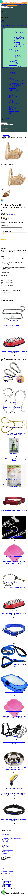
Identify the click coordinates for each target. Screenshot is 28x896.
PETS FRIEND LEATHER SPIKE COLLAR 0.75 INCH (14, 819)
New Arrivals (6, 118)
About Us (5, 845)
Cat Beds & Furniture (18, 54)
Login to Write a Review (5, 292)
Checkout (3, 21)
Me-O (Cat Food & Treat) (14, 96)
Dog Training (17, 43)
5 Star (2, 279)
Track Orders (6, 841)
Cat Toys (16, 52)
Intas (10, 92)
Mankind (11, 95)
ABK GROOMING (13, 76)
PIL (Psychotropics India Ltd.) (15, 107)
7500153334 (11, 871)
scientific (11, 112)
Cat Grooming (17, 57)
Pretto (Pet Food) (12, 108)
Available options (4, 225)
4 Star (2, 280)
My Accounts (6, 839)
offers (4, 119)
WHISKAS (11, 117)
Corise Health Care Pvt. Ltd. (15, 84)
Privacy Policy (6, 846)
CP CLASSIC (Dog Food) (14, 85)
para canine (11, 101)
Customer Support (7, 868)
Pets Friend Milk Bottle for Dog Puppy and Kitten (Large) (14, 485)
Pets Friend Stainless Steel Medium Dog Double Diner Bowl (14, 351)
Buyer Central (6, 834)
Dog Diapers (17, 42)
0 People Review (9, 279)
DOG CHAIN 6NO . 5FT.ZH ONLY (14, 325)
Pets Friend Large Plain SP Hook (14, 381)
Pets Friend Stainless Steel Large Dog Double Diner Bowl (14, 614)
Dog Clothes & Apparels (19, 40)
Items (2, 15)
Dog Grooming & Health (19, 36)
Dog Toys (16, 33)
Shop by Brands (6, 74)
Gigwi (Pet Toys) (12, 88)
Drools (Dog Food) (13, 86)
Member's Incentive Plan (6, 1)
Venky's (10, 115)
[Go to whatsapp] (3, 892)
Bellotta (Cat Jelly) (13, 79)
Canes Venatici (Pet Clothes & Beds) (16, 80)
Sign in (4, 835)
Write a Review (12, 214)
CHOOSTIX (11, 82)
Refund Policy (6, 847)
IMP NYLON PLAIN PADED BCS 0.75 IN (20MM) (14, 665)
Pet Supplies (6, 28)
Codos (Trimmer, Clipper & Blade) (16, 83)
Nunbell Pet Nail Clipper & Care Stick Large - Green (14, 459)
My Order (5, 840)
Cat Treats (16, 51)
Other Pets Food (17, 66)
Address (5, 853)
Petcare (10, 105)
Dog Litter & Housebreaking (20, 46)
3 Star (2, 282)
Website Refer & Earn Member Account (11, 838)
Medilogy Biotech (12, 97)
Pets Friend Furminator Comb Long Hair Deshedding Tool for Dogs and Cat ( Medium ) (14, 794)
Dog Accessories (17, 34)
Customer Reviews (5, 272)
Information (5, 844)
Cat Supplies (11, 49)
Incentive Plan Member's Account (10, 837)
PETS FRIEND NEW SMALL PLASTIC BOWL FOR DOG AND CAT (14, 562)
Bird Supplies (12, 61)
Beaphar (10, 78)
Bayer (10, 77)
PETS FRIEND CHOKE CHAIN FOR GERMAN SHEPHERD (14, 433)
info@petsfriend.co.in (5, 873)
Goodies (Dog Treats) (13, 90)
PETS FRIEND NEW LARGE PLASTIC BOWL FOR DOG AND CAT (14, 717)
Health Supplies (17, 63)
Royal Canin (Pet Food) (14, 111)
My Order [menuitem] (5, 11)
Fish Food (16, 60)
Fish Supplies (11, 59)
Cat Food (16, 50)
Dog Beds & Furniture (19, 37)
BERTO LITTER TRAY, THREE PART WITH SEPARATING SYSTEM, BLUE (14, 691)
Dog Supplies (12, 29)
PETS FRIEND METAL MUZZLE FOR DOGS (14, 742)
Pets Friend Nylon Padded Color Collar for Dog (14, 510)
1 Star (2, 285)
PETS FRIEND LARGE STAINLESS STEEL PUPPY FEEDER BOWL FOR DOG (14, 768)
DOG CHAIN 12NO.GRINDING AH (14, 407)
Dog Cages (16, 48)
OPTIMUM (11, 100)
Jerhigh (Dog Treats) (13, 94)
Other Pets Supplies (13, 65)
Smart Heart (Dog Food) (14, 113)
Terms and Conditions (8, 850)
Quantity (2, 236)
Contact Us (5, 849)
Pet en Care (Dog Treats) (14, 103)
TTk (10, 114)
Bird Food (16, 62)
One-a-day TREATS (13, 99)
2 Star (2, 283)
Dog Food (16, 31)
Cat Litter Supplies (18, 55)
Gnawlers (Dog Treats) (14, 89)
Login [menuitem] (4, 12)
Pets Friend (11, 106)
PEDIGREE (11, 102)
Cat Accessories (17, 56)
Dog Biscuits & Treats (19, 32)
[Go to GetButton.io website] (3, 894)
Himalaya (11, 91)
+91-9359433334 (4, 871)
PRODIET (11, 109)
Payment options (6, 851)
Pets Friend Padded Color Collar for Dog (14, 639)
